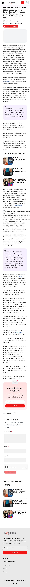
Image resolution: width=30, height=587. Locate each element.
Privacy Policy (7, 565)
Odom (20, 276)
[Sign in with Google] (27, 2)
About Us (5, 558)
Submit (15, 406)
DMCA (5, 568)
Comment (8, 432)
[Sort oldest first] (14, 413)
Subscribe (15, 552)
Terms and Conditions (9, 561)
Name (6, 447)
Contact (5, 572)
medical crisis (18, 205)
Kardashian (7, 82)
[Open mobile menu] (3, 3)
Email (6, 456)
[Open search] (22, 2)
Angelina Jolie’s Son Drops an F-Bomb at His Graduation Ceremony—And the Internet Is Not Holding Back (19, 183)
